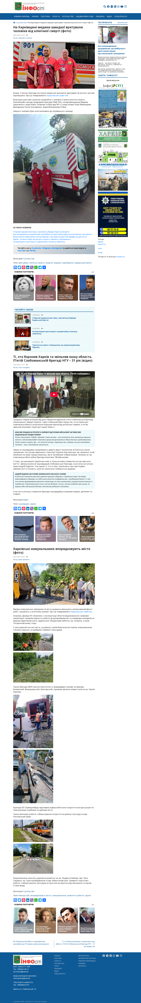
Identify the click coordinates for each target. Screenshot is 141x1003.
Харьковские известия (81, 611)
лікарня (49, 262)
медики (57, 262)
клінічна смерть (36, 262)
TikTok (32, 250)
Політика (45, 16)
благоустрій (24, 895)
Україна (35, 16)
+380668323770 (23, 985)
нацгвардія (23, 504)
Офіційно (100, 16)
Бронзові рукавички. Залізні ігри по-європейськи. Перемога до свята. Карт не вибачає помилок (111, 70)
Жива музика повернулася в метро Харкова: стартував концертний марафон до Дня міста (50, 237)
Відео (109, 16)
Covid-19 (56, 16)
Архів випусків (122, 22)
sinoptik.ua (120, 256)
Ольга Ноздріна (24, 367)
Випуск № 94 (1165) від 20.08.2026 (113, 127)
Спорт (56, 966)
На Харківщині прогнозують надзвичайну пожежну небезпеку (39, 242)
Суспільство (68, 16)
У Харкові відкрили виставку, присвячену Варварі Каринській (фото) (41, 232)
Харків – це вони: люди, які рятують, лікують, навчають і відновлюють (42, 239)
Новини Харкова (21, 16)
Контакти (82, 966)
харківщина (67, 262)
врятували (23, 262)
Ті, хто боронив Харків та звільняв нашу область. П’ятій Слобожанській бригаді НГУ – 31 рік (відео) (75, 944)
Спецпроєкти (120, 16)
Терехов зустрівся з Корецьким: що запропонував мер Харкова (56, 346)
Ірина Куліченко (24, 560)
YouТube (22, 250)
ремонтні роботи (75, 895)
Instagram (57, 248)
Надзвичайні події (85, 16)
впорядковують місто (41, 895)
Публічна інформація (86, 961)
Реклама (81, 963)
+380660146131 (23, 969)
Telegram (46, 248)
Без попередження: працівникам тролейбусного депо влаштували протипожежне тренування (52, 234)
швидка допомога (83, 262)
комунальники (59, 895)
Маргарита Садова (25, 38)
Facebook (36, 248)
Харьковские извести (57, 95)
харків (33, 504)
